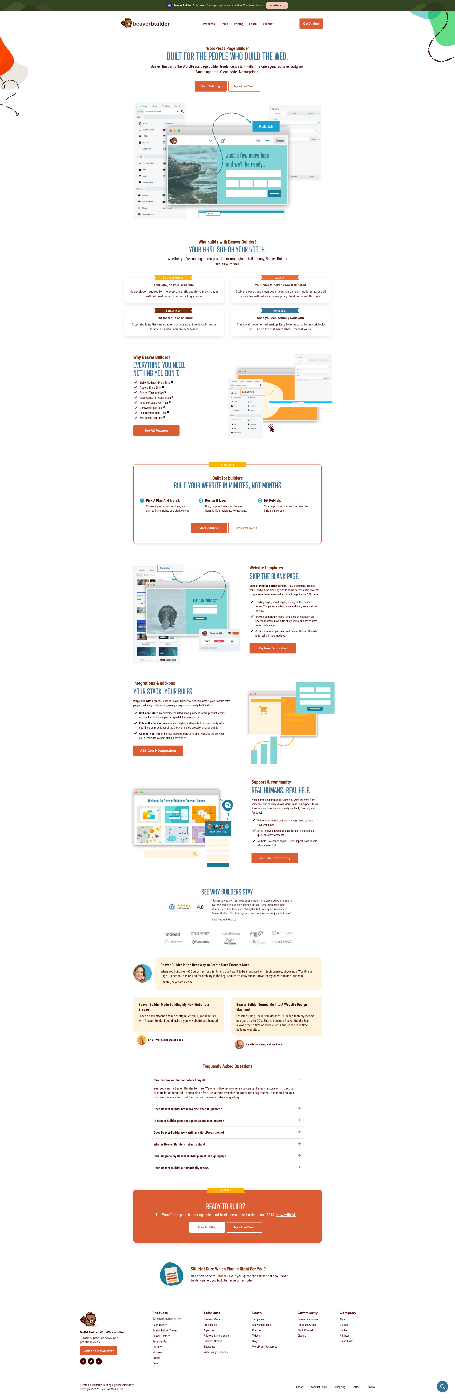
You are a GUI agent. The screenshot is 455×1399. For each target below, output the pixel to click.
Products (209, 24)
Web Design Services (216, 1352)
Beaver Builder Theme (164, 1330)
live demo (225, 1088)
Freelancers (210, 1324)
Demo (224, 24)
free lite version (213, 1093)
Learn (253, 24)
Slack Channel (305, 1330)
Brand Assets (347, 1341)
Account (268, 24)
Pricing (238, 24)
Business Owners (213, 1319)
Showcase (209, 1346)
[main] (227, 668)
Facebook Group (307, 1324)
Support (299, 1387)
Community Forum (308, 1319)
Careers (344, 1324)
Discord (302, 1335)
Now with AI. (286, 1215)
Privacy (371, 1387)
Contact (344, 1330)
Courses (256, 1330)
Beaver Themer (161, 1336)
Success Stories (213, 1341)
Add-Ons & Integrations (216, 1335)
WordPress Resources (264, 1346)
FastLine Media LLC (112, 1389)
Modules (157, 1352)
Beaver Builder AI (300, 631)
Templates (258, 1319)
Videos (256, 1335)
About (343, 1319)
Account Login (319, 1387)
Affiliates (344, 1335)
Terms (356, 1387)
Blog (254, 1341)
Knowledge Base (261, 1324)
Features (157, 1347)
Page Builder (159, 1325)
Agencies (209, 1330)
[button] (227, 1081)
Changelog (339, 1387)
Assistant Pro (159, 1341)
